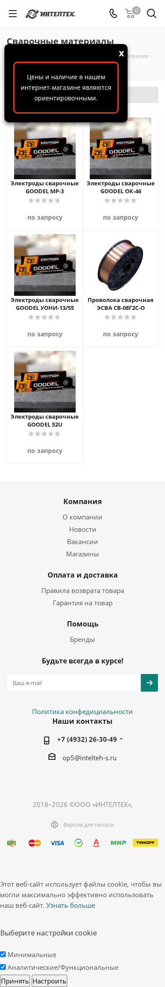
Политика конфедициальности (82, 711)
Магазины (82, 553)
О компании (82, 516)
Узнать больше (70, 905)
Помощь (83, 624)
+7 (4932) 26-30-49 (87, 739)
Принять (15, 980)
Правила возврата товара (82, 590)
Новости (82, 529)
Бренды (82, 639)
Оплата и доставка (83, 575)
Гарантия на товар (83, 602)
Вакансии (82, 541)
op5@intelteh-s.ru (89, 757)
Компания (82, 501)
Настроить (49, 980)
